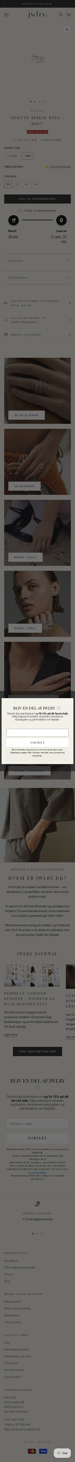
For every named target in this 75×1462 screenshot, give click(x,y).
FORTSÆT (37, 742)
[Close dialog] (69, 702)
